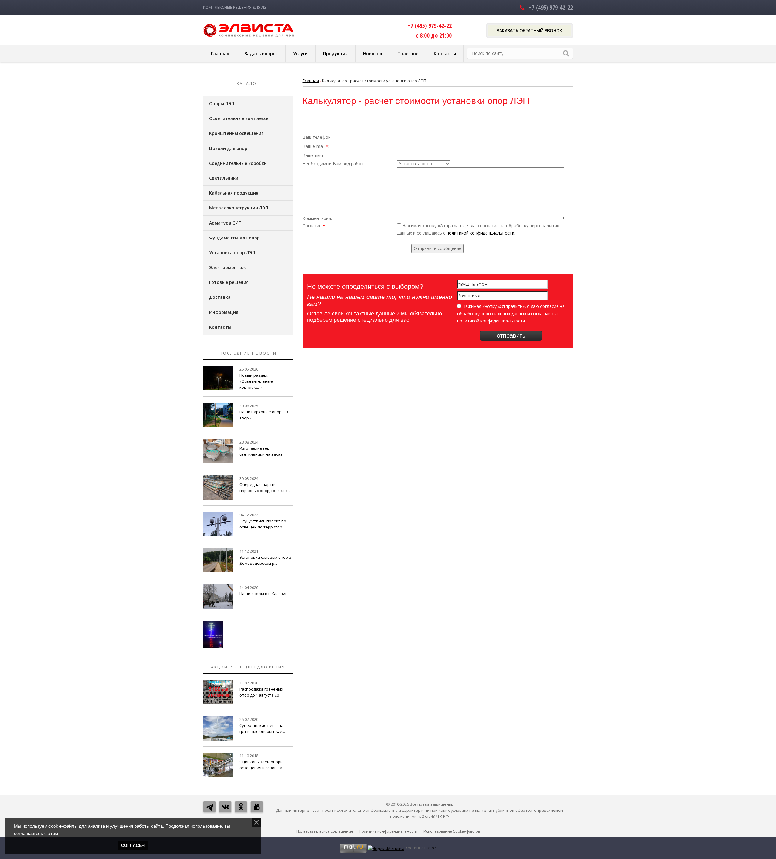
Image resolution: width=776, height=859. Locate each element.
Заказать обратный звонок (529, 30)
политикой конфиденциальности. (481, 233)
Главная (311, 80)
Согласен (133, 845)
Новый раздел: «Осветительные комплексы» (256, 381)
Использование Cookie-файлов (451, 831)
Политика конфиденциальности (388, 831)
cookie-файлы (63, 826)
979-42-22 (551, 7)
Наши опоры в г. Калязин (263, 593)
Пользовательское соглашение (324, 831)
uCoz (431, 848)
